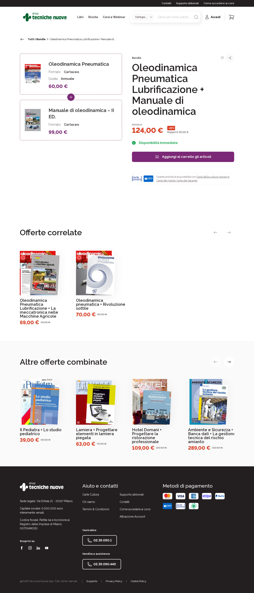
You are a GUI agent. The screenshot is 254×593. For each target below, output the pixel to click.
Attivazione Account (132, 516)
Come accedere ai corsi (219, 3)
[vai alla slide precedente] (215, 232)
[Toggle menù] (21, 17)
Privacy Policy (114, 581)
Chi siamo (88, 501)
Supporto (91, 581)
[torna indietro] (22, 39)
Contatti (166, 3)
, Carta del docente (186, 180)
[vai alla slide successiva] (229, 232)
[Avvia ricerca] (196, 17)
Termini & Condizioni (95, 509)
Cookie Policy (138, 581)
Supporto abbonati (187, 3)
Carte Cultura (90, 494)
